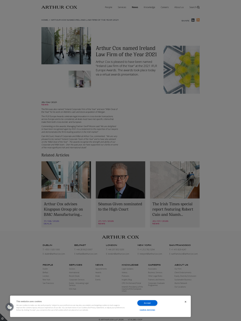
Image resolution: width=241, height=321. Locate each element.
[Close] (185, 302)
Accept (147, 303)
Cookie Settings (147, 310)
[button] (10, 307)
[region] (100, 306)
